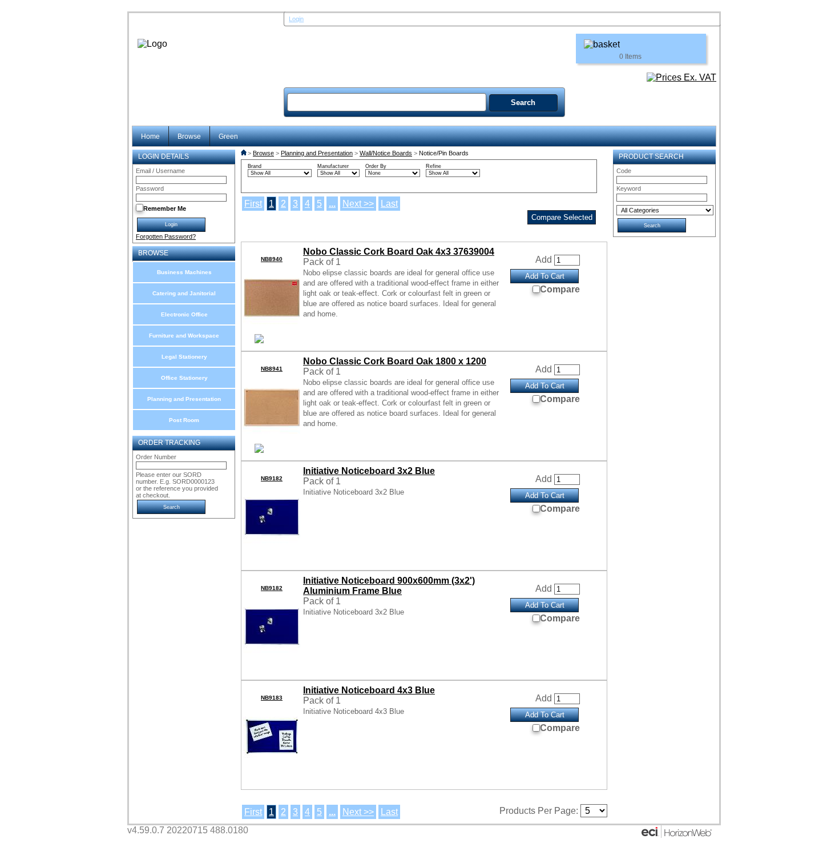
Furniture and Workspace (184, 335)
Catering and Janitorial (184, 293)
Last (389, 203)
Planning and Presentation (184, 399)
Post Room (184, 420)
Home (150, 136)
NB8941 (272, 369)
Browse (189, 136)
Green (228, 136)
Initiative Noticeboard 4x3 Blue (369, 690)
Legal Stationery (184, 357)
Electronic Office (184, 314)
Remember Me (164, 208)
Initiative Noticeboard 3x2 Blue (369, 471)
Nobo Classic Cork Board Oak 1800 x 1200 (394, 361)
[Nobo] (259, 340)
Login (296, 18)
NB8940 (272, 259)
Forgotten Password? (166, 236)
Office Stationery (184, 378)
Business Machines (184, 272)
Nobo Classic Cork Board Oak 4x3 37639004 (398, 251)
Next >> (358, 203)
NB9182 (272, 478)
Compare (560, 289)
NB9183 (272, 698)
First (253, 203)
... (332, 203)
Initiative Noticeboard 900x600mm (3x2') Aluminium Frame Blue (389, 586)
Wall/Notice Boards (386, 153)
